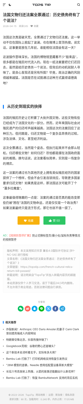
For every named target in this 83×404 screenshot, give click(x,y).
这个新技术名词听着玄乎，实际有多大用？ (32, 352)
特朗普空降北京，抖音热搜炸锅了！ (27, 339)
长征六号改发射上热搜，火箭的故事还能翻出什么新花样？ (41, 371)
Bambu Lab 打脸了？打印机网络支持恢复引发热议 (36, 358)
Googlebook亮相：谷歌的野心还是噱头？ (31, 346)
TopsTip (41, 5)
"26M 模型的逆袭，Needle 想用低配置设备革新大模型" (39, 365)
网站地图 (40, 394)
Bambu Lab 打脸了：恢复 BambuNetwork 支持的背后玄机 (42, 377)
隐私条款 (70, 394)
